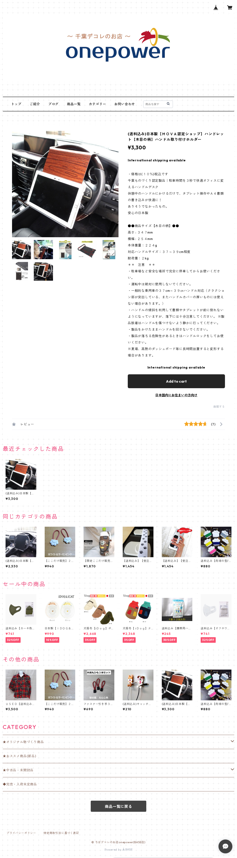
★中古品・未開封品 (18, 770)
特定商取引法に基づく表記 (61, 833)
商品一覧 (74, 104)
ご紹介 (35, 104)
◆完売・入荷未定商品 (20, 784)
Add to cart (176, 381)
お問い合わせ (124, 104)
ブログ (53, 104)
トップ (16, 104)
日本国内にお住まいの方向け (176, 395)
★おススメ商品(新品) (19, 756)
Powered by (113, 849)
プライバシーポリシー (21, 833)
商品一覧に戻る (118, 806)
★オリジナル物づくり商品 (23, 742)
